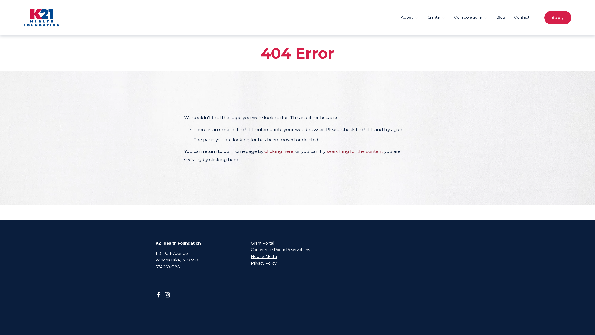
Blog (500, 17)
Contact (521, 17)
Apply (558, 17)
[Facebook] (158, 295)
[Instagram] (167, 295)
